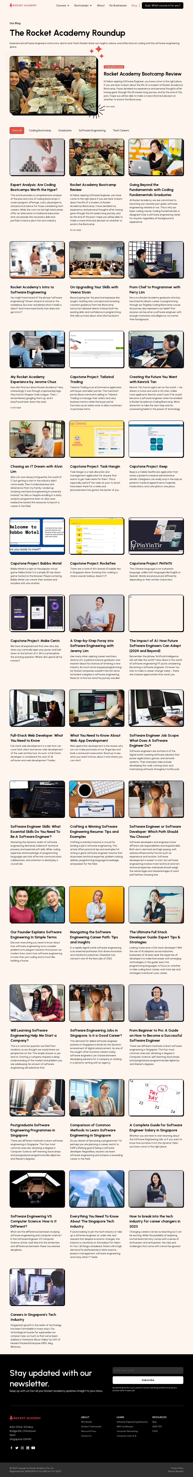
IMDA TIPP (157, 1426)
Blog (134, 5)
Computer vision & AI (126, 1436)
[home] (23, 5)
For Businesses (118, 5)
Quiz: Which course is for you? (162, 5)
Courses (61, 5)
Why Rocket (86, 1422)
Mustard (179, 1471)
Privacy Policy (177, 1468)
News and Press (88, 1431)
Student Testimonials (91, 1426)
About (101, 5)
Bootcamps (81, 5)
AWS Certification (125, 1426)
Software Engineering (92, 130)
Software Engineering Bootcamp (132, 1422)
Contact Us (86, 1436)
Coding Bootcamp (40, 130)
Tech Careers (121, 130)
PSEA (155, 1431)
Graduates (65, 130)
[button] (63, 5)
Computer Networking (127, 1431)
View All (17, 130)
